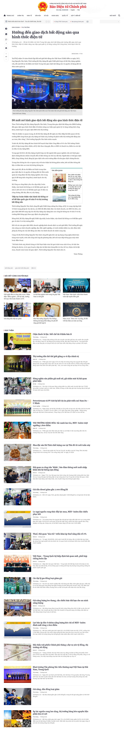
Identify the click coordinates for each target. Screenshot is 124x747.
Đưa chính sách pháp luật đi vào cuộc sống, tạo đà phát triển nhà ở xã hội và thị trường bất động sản (75, 178)
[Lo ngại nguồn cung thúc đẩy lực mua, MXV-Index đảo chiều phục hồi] (17, 519)
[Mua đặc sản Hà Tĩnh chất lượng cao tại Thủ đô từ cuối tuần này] (17, 452)
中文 (78, 10)
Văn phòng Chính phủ (78, 21)
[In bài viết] (6, 48)
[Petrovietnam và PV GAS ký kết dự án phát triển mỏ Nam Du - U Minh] (17, 408)
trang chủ (10, 15)
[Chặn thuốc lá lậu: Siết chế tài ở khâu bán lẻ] (17, 341)
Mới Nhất (113, 15)
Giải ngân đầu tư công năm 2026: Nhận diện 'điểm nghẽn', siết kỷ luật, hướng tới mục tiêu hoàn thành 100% (17, 297)
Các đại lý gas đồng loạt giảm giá (47, 578)
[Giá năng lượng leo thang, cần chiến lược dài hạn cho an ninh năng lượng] (17, 607)
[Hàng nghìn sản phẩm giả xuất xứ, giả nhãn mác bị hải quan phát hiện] (17, 385)
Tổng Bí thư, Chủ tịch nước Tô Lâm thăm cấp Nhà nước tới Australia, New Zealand (26, 21)
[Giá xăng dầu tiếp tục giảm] (17, 310)
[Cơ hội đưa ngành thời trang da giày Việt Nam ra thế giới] (47, 285)
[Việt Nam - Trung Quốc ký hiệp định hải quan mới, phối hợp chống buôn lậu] (17, 563)
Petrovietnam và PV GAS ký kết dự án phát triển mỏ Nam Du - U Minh (61, 402)
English (73, 10)
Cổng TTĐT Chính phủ (61, 21)
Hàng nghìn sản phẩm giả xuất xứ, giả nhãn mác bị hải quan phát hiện (60, 379)
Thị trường (26, 27)
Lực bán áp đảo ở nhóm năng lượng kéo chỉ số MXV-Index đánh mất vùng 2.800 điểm (59, 624)
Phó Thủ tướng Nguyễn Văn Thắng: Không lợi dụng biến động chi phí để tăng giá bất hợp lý (45, 321)
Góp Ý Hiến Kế (75, 15)
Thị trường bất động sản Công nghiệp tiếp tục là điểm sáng (74, 197)
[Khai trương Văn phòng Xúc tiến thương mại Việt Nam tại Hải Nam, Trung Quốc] (17, 674)
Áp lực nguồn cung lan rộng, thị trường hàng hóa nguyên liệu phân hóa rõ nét (60, 712)
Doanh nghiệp (36, 406)
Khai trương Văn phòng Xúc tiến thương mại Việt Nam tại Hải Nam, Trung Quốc (60, 668)
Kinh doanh (16, 27)
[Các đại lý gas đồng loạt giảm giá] (17, 585)
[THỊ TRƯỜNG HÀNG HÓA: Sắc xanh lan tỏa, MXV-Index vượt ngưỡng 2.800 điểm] (17, 430)
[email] (87, 22)
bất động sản (9, 268)
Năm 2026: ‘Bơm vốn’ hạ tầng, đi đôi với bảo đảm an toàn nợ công (75, 320)
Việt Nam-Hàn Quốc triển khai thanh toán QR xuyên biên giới (75, 295)
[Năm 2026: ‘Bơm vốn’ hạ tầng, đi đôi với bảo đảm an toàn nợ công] (76, 310)
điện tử (33, 268)
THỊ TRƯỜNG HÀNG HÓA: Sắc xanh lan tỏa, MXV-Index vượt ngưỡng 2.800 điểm (60, 424)
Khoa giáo (55, 15)
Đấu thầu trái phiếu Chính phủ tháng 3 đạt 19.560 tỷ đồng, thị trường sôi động (60, 646)
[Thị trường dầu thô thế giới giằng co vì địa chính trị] (17, 363)
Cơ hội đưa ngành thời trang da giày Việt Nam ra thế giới (46, 295)
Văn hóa (38, 15)
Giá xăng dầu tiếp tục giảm (13, 318)
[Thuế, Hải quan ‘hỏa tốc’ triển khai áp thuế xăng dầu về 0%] (17, 541)
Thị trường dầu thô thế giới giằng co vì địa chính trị (56, 356)
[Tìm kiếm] (119, 15)
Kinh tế (29, 15)
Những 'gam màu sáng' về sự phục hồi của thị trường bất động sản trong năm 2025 (75, 187)
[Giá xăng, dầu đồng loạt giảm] (17, 696)
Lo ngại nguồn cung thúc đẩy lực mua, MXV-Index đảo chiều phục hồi (60, 513)
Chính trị (20, 15)
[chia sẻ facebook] (6, 28)
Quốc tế (65, 15)
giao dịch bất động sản (22, 268)
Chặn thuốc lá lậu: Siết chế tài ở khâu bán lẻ (52, 334)
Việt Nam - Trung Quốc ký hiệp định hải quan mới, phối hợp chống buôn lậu (60, 557)
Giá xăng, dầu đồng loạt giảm (46, 689)
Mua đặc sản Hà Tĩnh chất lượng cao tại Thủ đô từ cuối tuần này (61, 445)
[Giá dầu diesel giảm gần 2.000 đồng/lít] (17, 496)
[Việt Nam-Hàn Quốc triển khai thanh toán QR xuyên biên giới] (76, 285)
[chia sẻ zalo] (6, 34)
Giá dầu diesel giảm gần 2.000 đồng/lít (50, 489)
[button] (46, 21)
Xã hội (46, 15)
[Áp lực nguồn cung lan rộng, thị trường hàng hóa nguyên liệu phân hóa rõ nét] (17, 718)
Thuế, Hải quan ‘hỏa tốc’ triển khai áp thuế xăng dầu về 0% (60, 534)
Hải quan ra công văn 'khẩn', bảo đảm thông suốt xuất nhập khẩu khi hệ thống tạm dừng (60, 468)
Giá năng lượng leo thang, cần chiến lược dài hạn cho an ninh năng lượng (60, 601)
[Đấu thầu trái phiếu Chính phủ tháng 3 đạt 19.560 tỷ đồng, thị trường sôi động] (17, 652)
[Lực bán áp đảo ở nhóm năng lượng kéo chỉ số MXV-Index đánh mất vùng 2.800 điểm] (17, 629)
